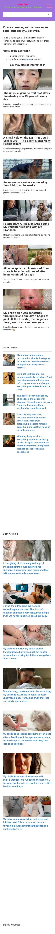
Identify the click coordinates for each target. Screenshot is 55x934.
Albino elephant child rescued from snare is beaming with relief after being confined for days (26, 271)
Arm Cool (23, 4)
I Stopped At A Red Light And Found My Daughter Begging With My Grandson (26, 227)
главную (27, 59)
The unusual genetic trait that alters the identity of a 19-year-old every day (26, 96)
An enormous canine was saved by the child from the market (25, 184)
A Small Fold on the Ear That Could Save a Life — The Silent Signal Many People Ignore (27, 141)
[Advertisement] (27, 494)
